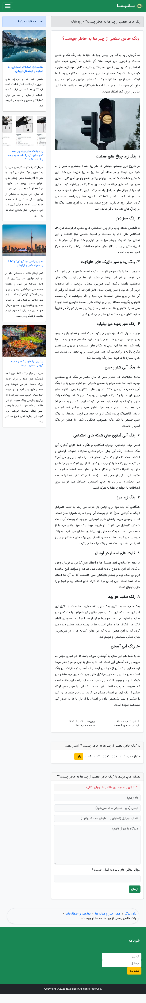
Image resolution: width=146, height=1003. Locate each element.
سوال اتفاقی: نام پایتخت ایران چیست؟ (116, 870)
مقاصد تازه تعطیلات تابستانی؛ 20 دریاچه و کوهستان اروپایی (25, 69)
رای (79, 756)
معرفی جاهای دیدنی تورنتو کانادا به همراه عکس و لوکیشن (25, 263)
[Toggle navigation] (7, 6)
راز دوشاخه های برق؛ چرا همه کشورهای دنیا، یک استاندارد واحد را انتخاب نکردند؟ (25, 155)
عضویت (134, 970)
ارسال (134, 889)
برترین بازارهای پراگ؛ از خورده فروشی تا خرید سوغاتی (27, 364)
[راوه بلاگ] (130, 6)
